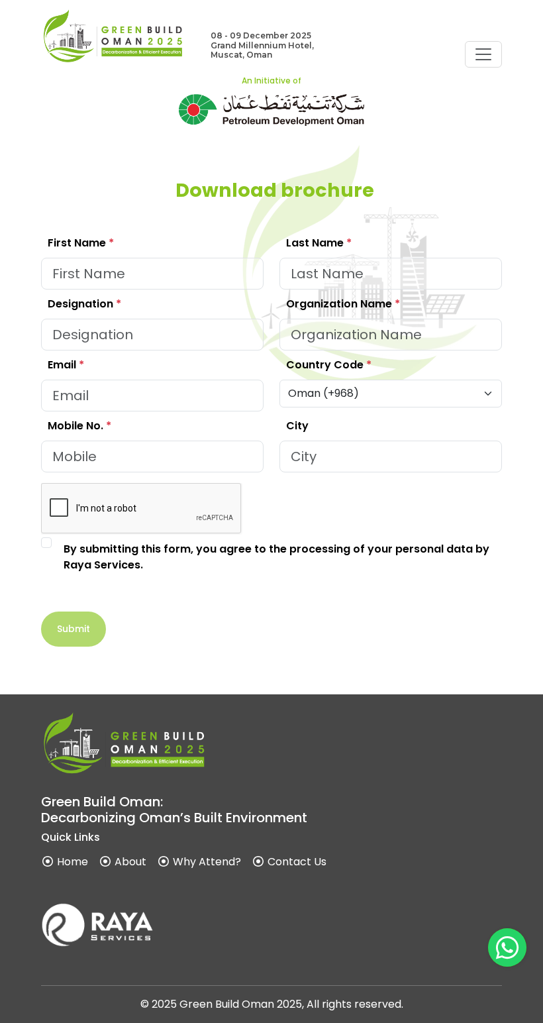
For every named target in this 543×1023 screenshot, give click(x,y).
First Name (81, 242)
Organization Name (343, 303)
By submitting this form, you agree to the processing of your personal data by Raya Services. (276, 556)
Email (66, 364)
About (129, 861)
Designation (84, 303)
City (297, 425)
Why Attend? (205, 861)
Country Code (328, 364)
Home (71, 861)
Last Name (319, 242)
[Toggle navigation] (483, 54)
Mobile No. (79, 425)
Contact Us (295, 861)
